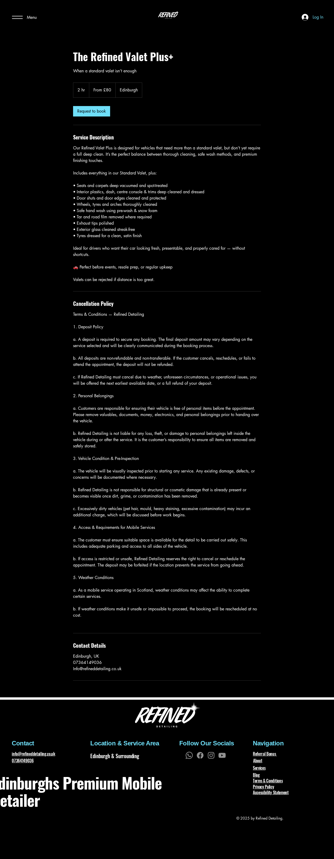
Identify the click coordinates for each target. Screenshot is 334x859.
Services (259, 768)
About (257, 760)
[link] (91, 111)
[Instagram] (211, 755)
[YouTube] (222, 755)
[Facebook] (200, 755)
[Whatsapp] (189, 755)
